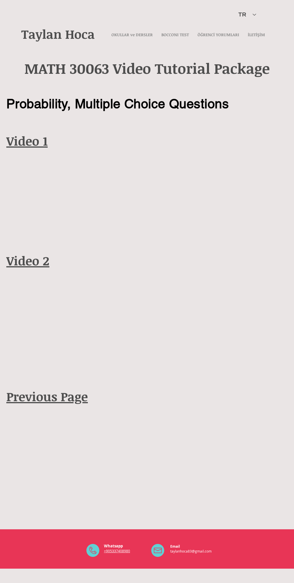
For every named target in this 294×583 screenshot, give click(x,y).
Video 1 (27, 140)
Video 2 (27, 260)
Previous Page (47, 396)
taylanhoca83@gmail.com (191, 551)
